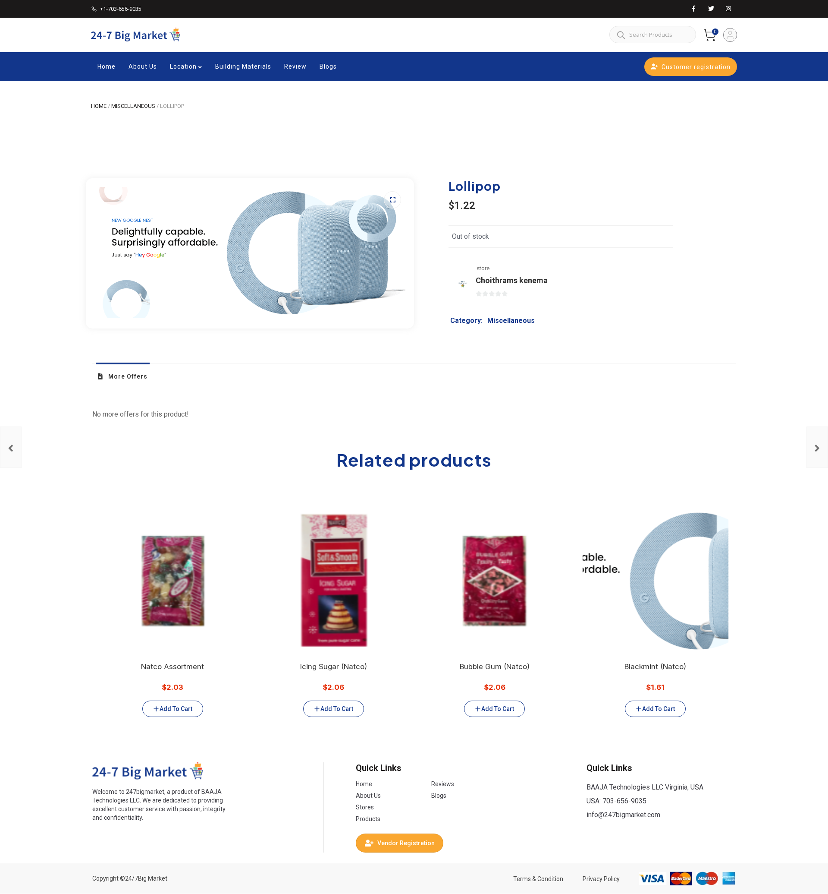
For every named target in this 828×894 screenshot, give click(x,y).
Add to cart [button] (175, 708)
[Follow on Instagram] (728, 9)
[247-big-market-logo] (147, 771)
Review (295, 66)
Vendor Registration (406, 843)
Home (106, 66)
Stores (365, 807)
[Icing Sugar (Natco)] (11, 447)
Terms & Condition (538, 878)
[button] (392, 199)
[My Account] (730, 35)
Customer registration (696, 66)
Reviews (442, 783)
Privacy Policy (601, 878)
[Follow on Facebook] (694, 9)
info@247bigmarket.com (623, 815)
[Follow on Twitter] (711, 9)
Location (183, 66)
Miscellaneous (133, 106)
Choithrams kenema (512, 280)
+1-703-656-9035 (120, 9)
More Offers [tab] (127, 376)
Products (368, 818)
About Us (143, 66)
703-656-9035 (624, 801)
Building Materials (243, 66)
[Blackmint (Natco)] (817, 447)
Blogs (328, 66)
